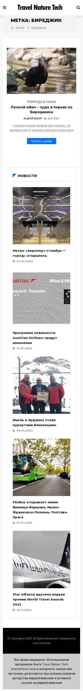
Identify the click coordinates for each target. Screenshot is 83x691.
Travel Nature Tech (55, 664)
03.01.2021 (53, 118)
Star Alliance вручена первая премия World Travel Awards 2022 (39, 599)
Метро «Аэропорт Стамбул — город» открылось (39, 253)
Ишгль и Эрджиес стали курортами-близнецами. (35, 422)
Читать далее (41, 141)
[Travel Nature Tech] (41, 8)
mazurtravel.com (23, 669)
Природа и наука (41, 101)
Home (19, 28)
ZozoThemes (41, 643)
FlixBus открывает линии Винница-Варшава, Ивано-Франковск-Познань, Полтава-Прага (40, 509)
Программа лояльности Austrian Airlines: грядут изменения (35, 338)
